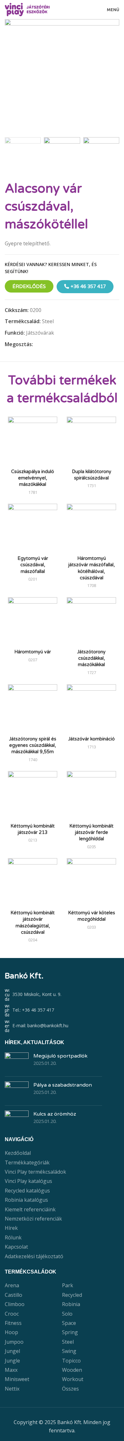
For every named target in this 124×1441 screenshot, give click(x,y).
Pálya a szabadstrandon (62, 1085)
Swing (69, 1351)
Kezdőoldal (18, 1152)
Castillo (13, 1294)
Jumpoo (14, 1341)
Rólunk (13, 1237)
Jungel (12, 1351)
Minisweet (17, 1379)
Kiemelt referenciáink (30, 1209)
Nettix (12, 1388)
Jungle (12, 1360)
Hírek (11, 1227)
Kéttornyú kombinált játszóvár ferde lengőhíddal (91, 832)
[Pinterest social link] (51, 344)
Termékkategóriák (27, 1162)
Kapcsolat (16, 1246)
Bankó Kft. (24, 976)
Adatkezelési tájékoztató (34, 1256)
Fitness (13, 1322)
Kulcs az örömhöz (54, 1114)
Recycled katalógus (27, 1190)
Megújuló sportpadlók (60, 1056)
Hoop (11, 1332)
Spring (70, 1332)
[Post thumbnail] (17, 1062)
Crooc (12, 1313)
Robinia (71, 1304)
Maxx (11, 1369)
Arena (12, 1285)
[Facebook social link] (36, 344)
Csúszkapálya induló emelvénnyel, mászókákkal (32, 478)
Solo (67, 1313)
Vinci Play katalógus (28, 1181)
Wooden (72, 1369)
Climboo (14, 1304)
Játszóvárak (40, 332)
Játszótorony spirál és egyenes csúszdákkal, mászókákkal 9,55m (32, 745)
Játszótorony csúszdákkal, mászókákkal (91, 658)
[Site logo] (27, 8)
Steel (48, 321)
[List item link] (62, 1010)
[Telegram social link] (66, 344)
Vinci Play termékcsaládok (35, 1171)
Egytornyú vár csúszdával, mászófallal (32, 565)
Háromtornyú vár (32, 652)
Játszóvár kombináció (91, 739)
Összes (70, 1388)
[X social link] (44, 344)
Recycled (72, 1294)
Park (67, 1285)
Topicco (71, 1360)
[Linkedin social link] (58, 344)
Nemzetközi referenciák (33, 1218)
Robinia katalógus (26, 1199)
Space (69, 1322)
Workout (72, 1379)
